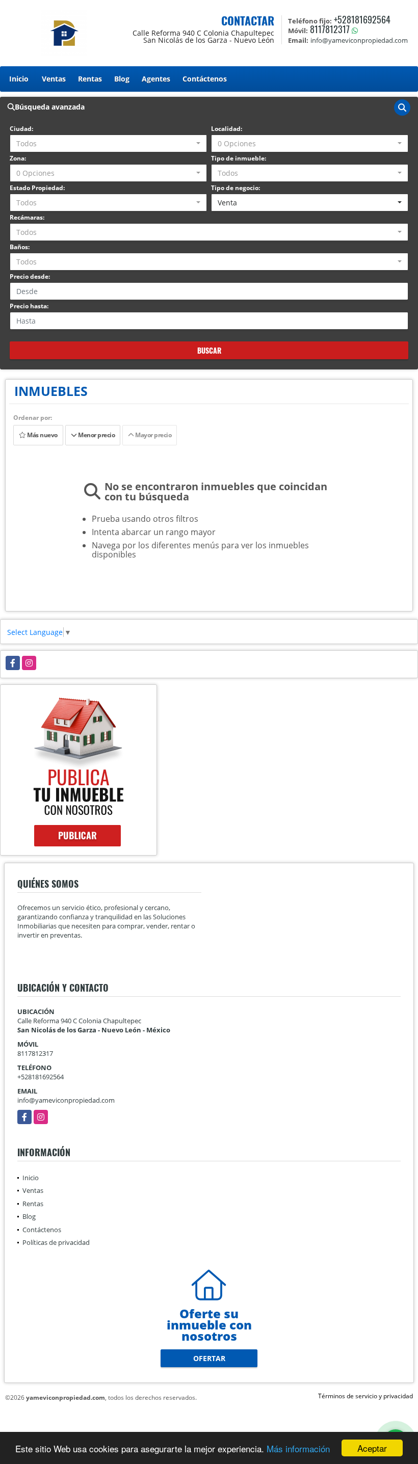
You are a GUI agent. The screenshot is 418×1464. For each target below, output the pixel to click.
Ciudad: (21, 128)
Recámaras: (27, 217)
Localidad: (226, 128)
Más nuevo (42, 435)
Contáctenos (204, 79)
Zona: (18, 158)
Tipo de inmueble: (238, 158)
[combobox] (108, 143)
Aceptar (372, 1448)
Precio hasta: (29, 306)
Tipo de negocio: (235, 187)
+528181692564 (362, 19)
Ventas (54, 79)
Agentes (156, 79)
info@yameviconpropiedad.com (66, 1100)
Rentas (90, 79)
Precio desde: (30, 276)
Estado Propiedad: (37, 187)
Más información (298, 1448)
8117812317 (330, 29)
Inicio (19, 79)
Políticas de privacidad (56, 1242)
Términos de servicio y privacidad (365, 1396)
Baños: (20, 247)
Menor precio (95, 435)
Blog (121, 79)
